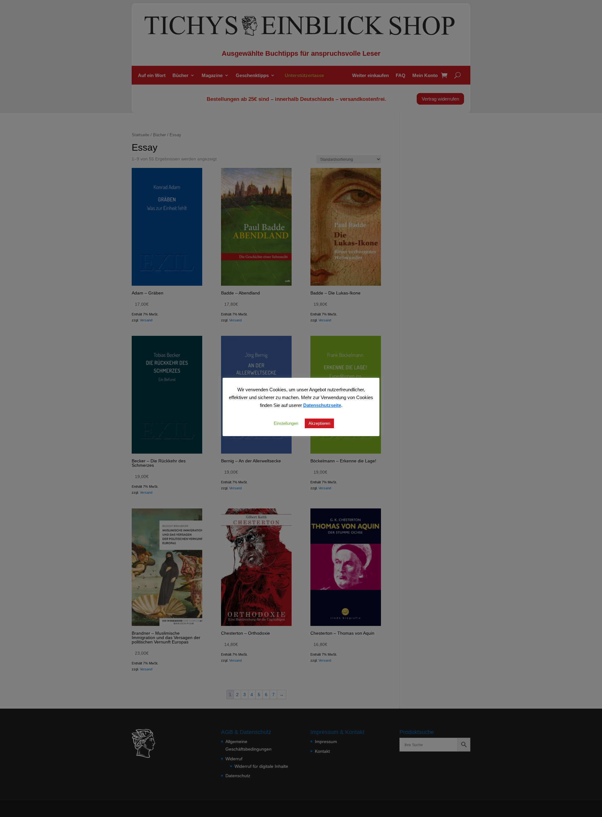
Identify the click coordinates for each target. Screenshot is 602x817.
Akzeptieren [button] (319, 423)
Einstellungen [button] (286, 423)
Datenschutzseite (322, 405)
